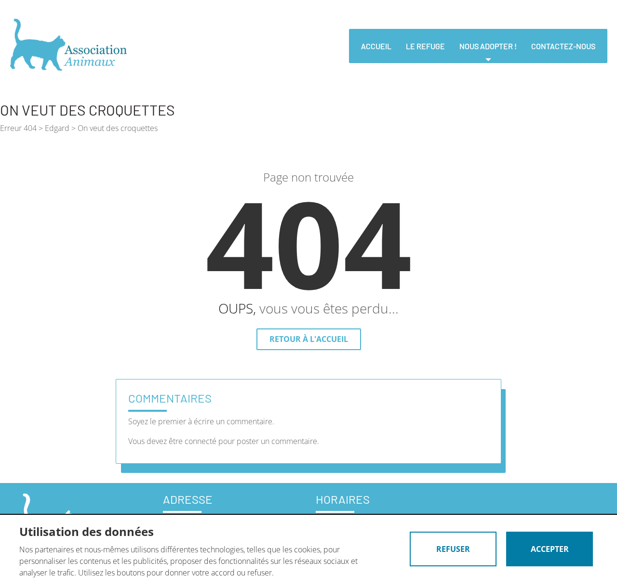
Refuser (453, 549)
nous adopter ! (488, 46)
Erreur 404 (18, 128)
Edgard (57, 128)
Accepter (550, 549)
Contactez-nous (563, 46)
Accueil (376, 46)
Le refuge (425, 46)
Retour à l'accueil (308, 339)
